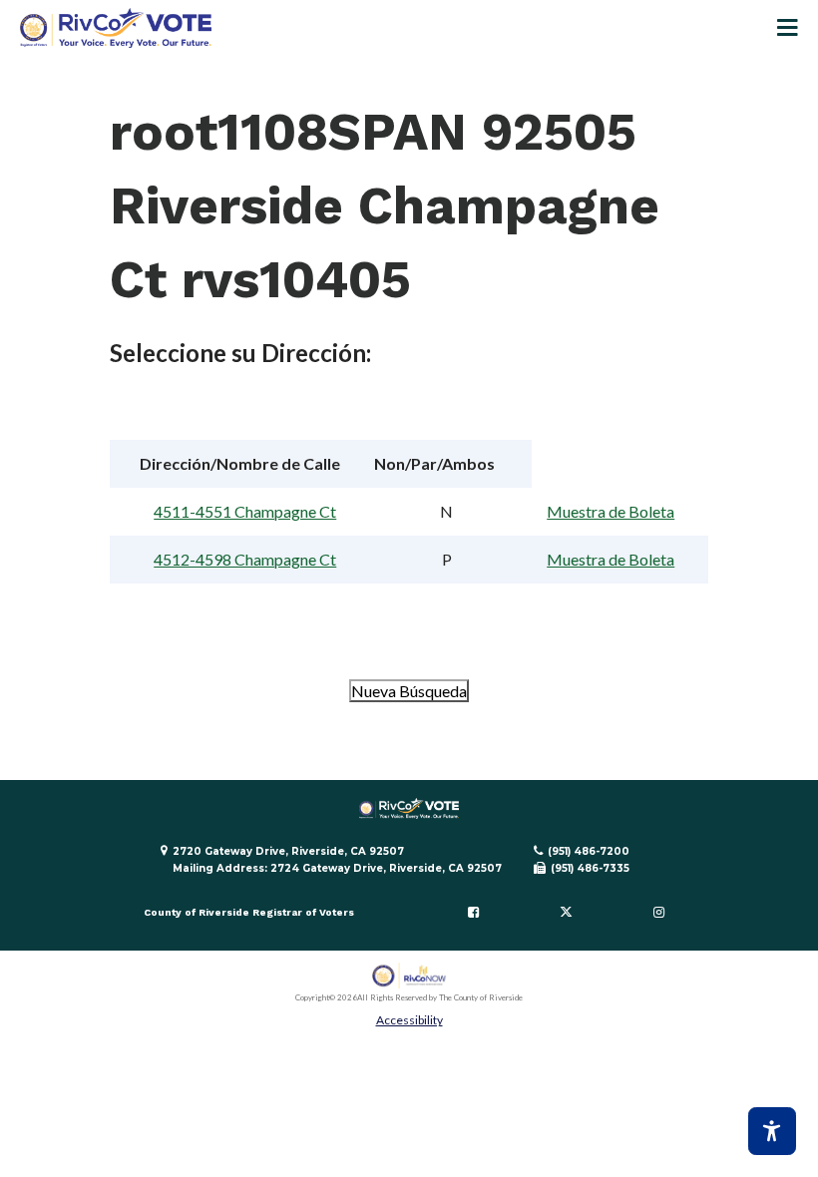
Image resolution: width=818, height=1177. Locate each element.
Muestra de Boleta (610, 511)
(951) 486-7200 (588, 851)
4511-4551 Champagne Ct (245, 511)
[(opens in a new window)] (409, 976)
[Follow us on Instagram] (658, 913)
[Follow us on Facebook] (474, 913)
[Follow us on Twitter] (566, 913)
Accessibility (409, 1019)
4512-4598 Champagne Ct (245, 559)
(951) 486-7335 (590, 868)
